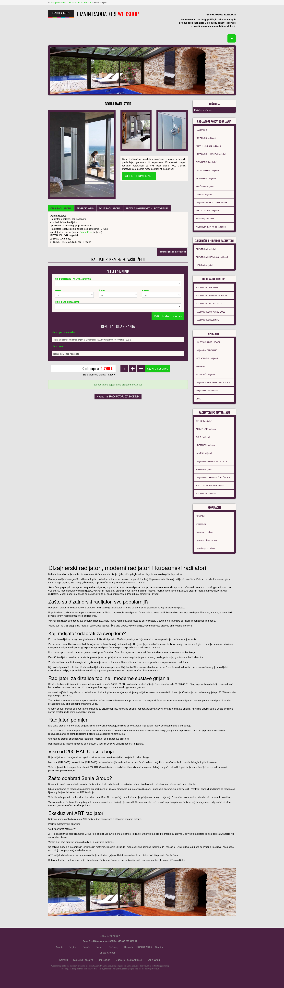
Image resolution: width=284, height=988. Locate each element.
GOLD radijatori (203, 437)
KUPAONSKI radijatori (206, 137)
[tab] (61, 208)
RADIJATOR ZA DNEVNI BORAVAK (212, 295)
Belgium (73, 947)
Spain (149, 946)
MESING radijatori (204, 469)
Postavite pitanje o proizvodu (172, 251)
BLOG (198, 398)
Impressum (201, 523)
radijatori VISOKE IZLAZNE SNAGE (211, 202)
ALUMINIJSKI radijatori (206, 429)
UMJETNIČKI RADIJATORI (208, 342)
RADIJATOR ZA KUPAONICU (209, 303)
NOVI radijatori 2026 (205, 218)
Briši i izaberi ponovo (168, 316)
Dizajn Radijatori (58, 2)
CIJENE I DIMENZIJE (139, 176)
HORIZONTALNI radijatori (207, 170)
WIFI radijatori (202, 366)
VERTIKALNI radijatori (206, 178)
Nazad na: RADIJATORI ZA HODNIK (118, 396)
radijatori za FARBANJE (206, 350)
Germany (113, 947)
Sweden (159, 947)
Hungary (128, 947)
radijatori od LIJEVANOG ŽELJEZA (211, 461)
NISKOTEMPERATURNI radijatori (211, 226)
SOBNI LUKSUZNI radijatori (208, 145)
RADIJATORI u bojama (206, 493)
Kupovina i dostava (204, 532)
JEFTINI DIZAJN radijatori (207, 210)
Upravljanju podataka (205, 548)
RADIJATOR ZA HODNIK (207, 287)
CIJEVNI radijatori (204, 194)
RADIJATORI (201, 129)
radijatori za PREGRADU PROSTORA (213, 382)
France (99, 947)
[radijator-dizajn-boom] (136, 130)
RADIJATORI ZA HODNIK (80, 2)
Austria (59, 947)
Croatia (86, 947)
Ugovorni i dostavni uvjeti (207, 540)
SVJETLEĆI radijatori (205, 374)
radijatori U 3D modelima (207, 390)
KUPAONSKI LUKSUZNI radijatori (211, 154)
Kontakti (63, 959)
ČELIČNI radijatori (204, 420)
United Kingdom (108, 952)
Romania (140, 946)
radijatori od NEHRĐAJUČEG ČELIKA (213, 477)
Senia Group (154, 959)
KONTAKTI (200, 515)
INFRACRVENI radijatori (207, 358)
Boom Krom (86, 232)
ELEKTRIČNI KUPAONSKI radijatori (212, 257)
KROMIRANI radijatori (205, 445)
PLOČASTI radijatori (205, 186)
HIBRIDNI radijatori (204, 265)
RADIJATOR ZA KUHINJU (207, 319)
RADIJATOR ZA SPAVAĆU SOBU (210, 311)
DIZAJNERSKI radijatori (206, 162)
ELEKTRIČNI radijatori (206, 249)
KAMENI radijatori (204, 453)
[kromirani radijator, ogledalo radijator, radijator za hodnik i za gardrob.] (82, 154)
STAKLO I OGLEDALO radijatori (210, 485)
